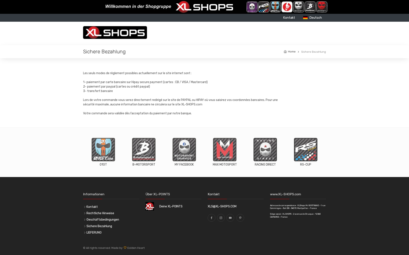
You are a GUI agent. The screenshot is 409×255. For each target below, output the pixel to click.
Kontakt (289, 18)
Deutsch (315, 18)
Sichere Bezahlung (99, 226)
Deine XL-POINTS (171, 206)
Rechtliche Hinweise (100, 213)
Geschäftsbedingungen (102, 219)
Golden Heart (136, 247)
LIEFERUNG (94, 232)
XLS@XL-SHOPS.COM (222, 206)
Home (292, 51)
